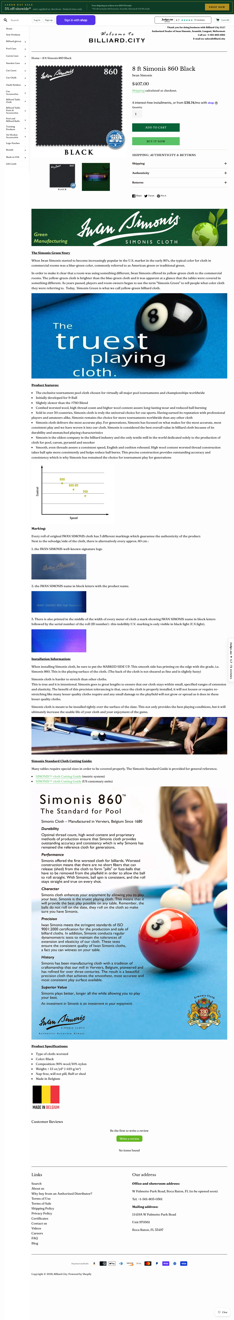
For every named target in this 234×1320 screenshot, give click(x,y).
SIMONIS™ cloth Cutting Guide (58, 776)
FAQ (34, 1238)
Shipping (138, 90)
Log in (37, 20)
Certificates (39, 1218)
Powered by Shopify (80, 1274)
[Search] (5, 20)
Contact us (39, 1223)
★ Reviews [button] (231, 660)
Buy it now (156, 141)
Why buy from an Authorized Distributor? (61, 1193)
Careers (37, 1233)
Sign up (49, 20)
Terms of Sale (41, 1203)
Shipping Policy (42, 1208)
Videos (36, 1228)
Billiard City (60, 1274)
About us (37, 1188)
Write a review (129, 1138)
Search (36, 1183)
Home (35, 58)
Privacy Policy (41, 1213)
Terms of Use (41, 1198)
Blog (34, 1243)
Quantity (137, 107)
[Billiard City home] (117, 38)
